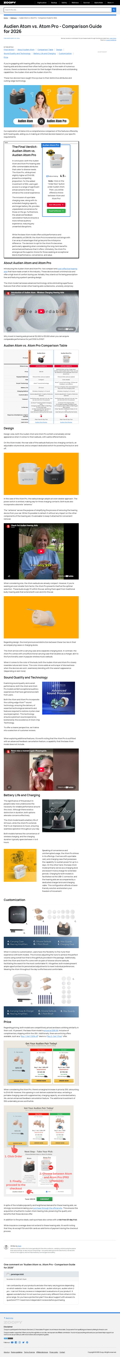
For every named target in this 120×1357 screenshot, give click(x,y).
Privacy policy (54, 1352)
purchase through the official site (47, 1208)
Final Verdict (9, 49)
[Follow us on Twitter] (23, 1342)
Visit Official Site (55, 205)
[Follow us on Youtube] (12, 1342)
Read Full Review (55, 211)
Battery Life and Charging (45, 53)
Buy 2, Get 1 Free (54, 1036)
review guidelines (111, 40)
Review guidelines (16, 1352)
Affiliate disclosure (42, 1352)
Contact (62, 1352)
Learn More (113, 38)
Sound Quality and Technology (17, 53)
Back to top (8, 1318)
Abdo (19, 1246)
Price (6, 57)
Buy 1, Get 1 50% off (29, 1036)
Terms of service (29, 1352)
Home (6, 18)
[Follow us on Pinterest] (27, 1342)
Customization (65, 53)
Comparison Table (45, 49)
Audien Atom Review (41, 422)
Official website (41, 366)
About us (7, 1352)
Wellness (13, 18)
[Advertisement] (102, 81)
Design (59, 49)
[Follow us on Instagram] (19, 1342)
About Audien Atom (25, 49)
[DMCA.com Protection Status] (8, 1339)
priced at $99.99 (51, 1030)
